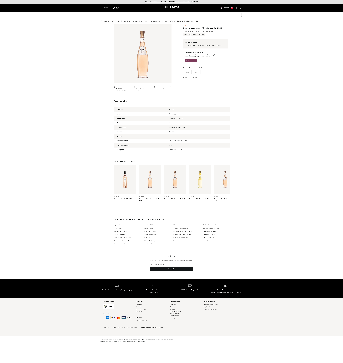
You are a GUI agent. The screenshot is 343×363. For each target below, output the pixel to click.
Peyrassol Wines (118, 225)
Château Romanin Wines (180, 237)
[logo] (171, 7)
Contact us (173, 304)
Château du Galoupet (150, 231)
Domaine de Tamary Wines (151, 244)
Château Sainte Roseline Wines (182, 234)
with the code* (167, 2)
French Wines (125, 21)
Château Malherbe (149, 228)
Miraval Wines (177, 225)
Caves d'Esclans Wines (150, 234)
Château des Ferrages (150, 240)
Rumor (175, 240)
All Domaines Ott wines (190, 77)
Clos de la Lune (148, 237)
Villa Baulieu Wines (208, 237)
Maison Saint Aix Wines (209, 240)
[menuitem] (104, 15)
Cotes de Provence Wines (152, 21)
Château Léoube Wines (210, 231)
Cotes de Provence (195, 31)
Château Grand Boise (209, 234)
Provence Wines (137, 21)
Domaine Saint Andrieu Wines (122, 237)
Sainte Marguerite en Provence (182, 231)
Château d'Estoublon (120, 234)
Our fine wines (115, 21)
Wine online (105, 21)
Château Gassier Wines (120, 231)
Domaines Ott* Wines (168, 21)
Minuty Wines (117, 228)
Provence (186, 31)
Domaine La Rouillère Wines (211, 228)
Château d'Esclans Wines (180, 228)
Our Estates (106, 327)
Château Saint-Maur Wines (210, 225)
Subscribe (171, 269)
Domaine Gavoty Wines (120, 244)
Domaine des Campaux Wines (122, 240)
